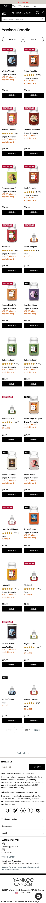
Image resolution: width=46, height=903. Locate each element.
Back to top (22, 753)
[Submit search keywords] (43, 19)
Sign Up (37, 767)
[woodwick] (18, 6)
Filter (11, 40)
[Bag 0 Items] (43, 12)
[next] (42, 2)
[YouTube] (37, 810)
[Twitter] (15, 810)
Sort (32, 40)
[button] (38, 896)
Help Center (9, 857)
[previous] (3, 2)
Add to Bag (12, 95)
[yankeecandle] (6, 6)
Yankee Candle (9, 819)
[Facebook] (8, 810)
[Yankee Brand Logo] (21, 12)
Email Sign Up (6, 762)
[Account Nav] (37, 12)
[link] (32, 75)
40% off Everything (23, 2)
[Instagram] (23, 810)
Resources (7, 826)
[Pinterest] (30, 810)
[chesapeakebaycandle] (30, 6)
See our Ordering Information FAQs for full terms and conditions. (20, 868)
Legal (4, 833)
